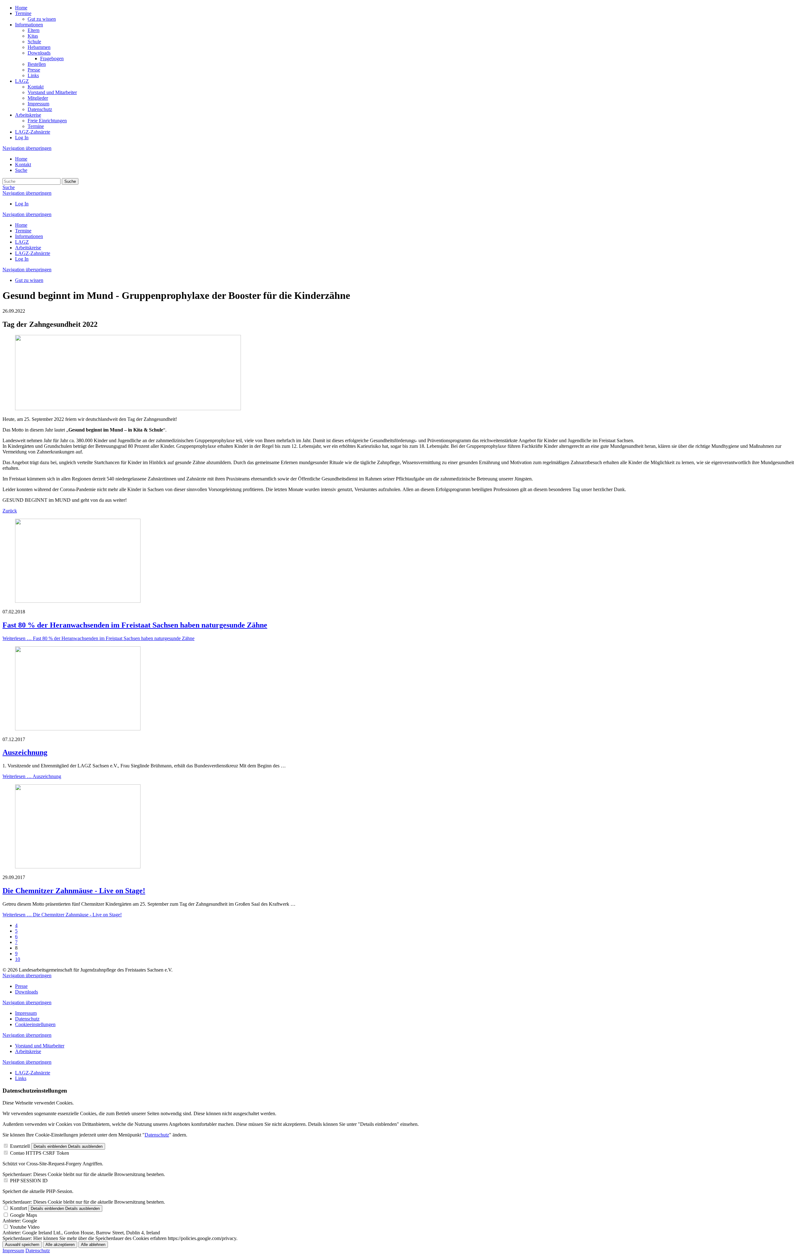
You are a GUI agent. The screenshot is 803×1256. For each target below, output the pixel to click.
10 (17, 959)
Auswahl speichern (22, 1244)
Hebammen (39, 47)
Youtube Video (25, 1227)
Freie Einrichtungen (47, 120)
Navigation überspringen (27, 148)
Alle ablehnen (93, 1244)
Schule (34, 41)
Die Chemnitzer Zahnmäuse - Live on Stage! (74, 891)
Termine (23, 13)
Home (21, 7)
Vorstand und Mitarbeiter (52, 92)
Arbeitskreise (28, 115)
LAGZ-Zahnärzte (32, 132)
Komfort (18, 1208)
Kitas (33, 36)
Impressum (38, 103)
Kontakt (36, 86)
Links (33, 75)
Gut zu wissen (42, 19)
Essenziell (20, 1146)
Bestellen (37, 64)
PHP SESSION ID (29, 1180)
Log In (22, 137)
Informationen (29, 24)
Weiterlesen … (98, 638)
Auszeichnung (25, 752)
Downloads (39, 53)
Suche (21, 170)
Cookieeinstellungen (35, 1024)
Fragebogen (52, 58)
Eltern (34, 30)
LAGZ (22, 81)
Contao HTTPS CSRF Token (39, 1153)
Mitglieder (38, 98)
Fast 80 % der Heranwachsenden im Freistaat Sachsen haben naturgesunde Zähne (135, 625)
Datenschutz (40, 109)
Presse (34, 69)
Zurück (10, 510)
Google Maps (23, 1215)
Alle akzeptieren (60, 1244)
